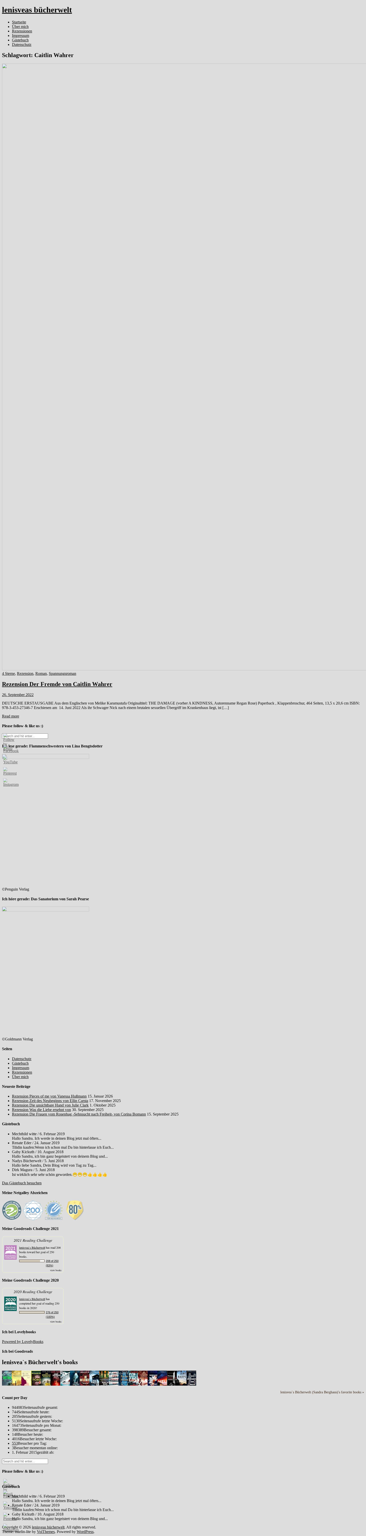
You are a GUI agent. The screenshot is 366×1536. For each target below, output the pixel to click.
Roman (41, 673)
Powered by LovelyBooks (22, 1341)
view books (55, 1270)
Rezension (25, 673)
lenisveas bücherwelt (37, 9)
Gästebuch (20, 40)
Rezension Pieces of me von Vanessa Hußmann (49, 1096)
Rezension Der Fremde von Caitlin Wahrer (57, 684)
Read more (10, 716)
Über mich (20, 26)
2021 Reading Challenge (33, 1240)
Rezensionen (22, 31)
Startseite (19, 22)
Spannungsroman (62, 673)
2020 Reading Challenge (33, 1291)
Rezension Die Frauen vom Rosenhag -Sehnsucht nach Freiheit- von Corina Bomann (79, 1114)
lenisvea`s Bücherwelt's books (40, 1362)
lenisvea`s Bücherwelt (32, 1247)
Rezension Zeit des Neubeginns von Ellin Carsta (50, 1101)
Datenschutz (21, 44)
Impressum (20, 35)
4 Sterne (8, 673)
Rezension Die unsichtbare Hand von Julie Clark (50, 1105)
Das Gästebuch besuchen (22, 1183)
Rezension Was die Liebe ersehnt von (41, 1110)
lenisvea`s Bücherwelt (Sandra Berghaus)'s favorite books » (322, 1392)
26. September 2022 (18, 695)
